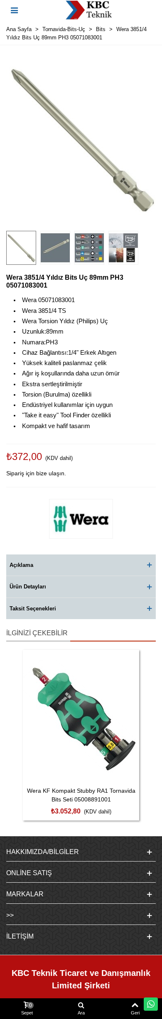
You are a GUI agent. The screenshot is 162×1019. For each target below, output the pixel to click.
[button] (81, 565)
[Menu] (14, 10)
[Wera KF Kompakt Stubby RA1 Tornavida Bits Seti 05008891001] (81, 716)
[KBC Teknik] (89, 10)
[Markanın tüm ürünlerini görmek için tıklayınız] (81, 519)
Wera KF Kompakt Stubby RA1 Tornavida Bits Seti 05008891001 (81, 795)
